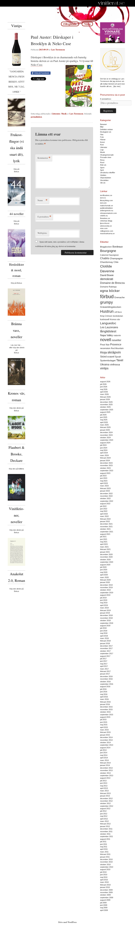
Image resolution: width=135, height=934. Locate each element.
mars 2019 (104, 608)
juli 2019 (103, 598)
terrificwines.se (106, 195)
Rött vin (103, 165)
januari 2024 (105, 460)
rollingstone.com (106, 231)
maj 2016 (103, 694)
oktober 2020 (105, 560)
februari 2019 (105, 610)
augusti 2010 (105, 869)
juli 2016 (103, 689)
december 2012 (106, 798)
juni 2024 (103, 448)
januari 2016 (105, 704)
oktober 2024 (105, 438)
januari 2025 (105, 430)
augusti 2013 (105, 778)
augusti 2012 (105, 809)
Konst (102, 142)
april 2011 (104, 849)
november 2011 (106, 831)
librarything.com (106, 200)
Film (101, 135)
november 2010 (106, 862)
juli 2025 (103, 415)
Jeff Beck (118, 312)
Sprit (102, 170)
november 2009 (106, 892)
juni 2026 (103, 387)
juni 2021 (103, 539)
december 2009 (106, 890)
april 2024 (104, 453)
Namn (42, 200)
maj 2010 (103, 877)
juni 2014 (103, 753)
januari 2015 (105, 735)
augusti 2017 (105, 656)
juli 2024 (103, 445)
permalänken (36, 116)
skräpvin (114, 352)
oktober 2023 (105, 468)
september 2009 (106, 898)
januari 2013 (105, 796)
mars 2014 (104, 760)
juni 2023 (103, 478)
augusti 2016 (105, 686)
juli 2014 (103, 750)
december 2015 (106, 707)
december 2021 (106, 524)
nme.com (104, 228)
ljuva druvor (104, 223)
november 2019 (106, 587)
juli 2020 (103, 567)
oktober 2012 (105, 803)
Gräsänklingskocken (110, 307)
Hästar (103, 140)
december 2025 (106, 402)
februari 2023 (105, 488)
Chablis (104, 258)
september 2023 (106, 471)
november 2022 (106, 496)
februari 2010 (105, 885)
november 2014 (106, 740)
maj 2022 (103, 511)
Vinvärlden (104, 180)
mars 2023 (104, 486)
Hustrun (107, 311)
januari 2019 (105, 613)
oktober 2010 (105, 864)
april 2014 (104, 758)
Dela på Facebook (41, 73)
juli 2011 (103, 842)
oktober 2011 (105, 834)
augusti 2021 (105, 534)
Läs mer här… (16, 345)
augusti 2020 (105, 565)
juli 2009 (103, 903)
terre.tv (103, 198)
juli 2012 (103, 811)
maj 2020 (103, 572)
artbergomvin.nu (106, 210)
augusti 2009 (105, 900)
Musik (64, 113)
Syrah (118, 356)
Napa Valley (106, 335)
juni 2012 (103, 814)
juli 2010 (103, 872)
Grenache (119, 297)
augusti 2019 (105, 595)
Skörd (103, 356)
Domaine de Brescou (112, 283)
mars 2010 (104, 882)
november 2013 (106, 770)
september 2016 (106, 684)
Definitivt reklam (106, 129)
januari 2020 (105, 582)
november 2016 (106, 679)
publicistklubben (106, 208)
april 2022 (104, 514)
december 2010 (106, 859)
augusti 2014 (105, 748)
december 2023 (106, 463)
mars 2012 (104, 821)
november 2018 (106, 618)
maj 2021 (103, 542)
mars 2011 (104, 852)
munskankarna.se (107, 233)
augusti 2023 (105, 473)
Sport (102, 168)
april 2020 (104, 575)
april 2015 (104, 727)
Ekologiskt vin (105, 132)
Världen (103, 175)
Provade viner (105, 157)
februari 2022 (105, 519)
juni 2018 (103, 631)
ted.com (103, 203)
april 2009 (104, 910)
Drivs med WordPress (67, 922)
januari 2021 (105, 552)
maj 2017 (103, 664)
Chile (116, 262)
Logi (101, 150)
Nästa (87, 24)
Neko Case (36, 64)
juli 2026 (103, 384)
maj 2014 (103, 755)
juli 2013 (103, 781)
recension (105, 348)
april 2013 (104, 788)
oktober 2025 (105, 407)
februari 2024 (105, 458)
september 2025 (106, 410)
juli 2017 (103, 659)
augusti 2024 (105, 443)
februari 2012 (105, 824)
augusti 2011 (105, 839)
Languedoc (108, 323)
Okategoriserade (107, 155)
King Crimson (106, 316)
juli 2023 (103, 476)
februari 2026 (105, 397)
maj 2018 (103, 633)
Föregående (70, 24)
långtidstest (108, 331)
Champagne (116, 258)
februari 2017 (105, 671)
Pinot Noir (104, 344)
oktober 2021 (105, 529)
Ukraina (104, 364)
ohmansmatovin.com (108, 213)
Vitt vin (102, 183)
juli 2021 (103, 537)
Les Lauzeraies (109, 327)
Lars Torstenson (58, 49)
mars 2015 (104, 730)
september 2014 (106, 745)
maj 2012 (103, 816)
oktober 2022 (105, 498)
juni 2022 (103, 509)
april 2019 (104, 605)
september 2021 (106, 532)
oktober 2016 (105, 682)
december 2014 (106, 737)
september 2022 (106, 501)
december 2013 (106, 768)
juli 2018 (103, 628)
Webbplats (42, 232)
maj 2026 (103, 389)
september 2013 (106, 775)
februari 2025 (105, 427)
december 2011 (106, 829)
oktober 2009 (105, 895)
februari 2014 (105, 763)
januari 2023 (105, 491)
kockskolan (118, 316)
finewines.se (105, 218)
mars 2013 (104, 791)
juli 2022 (103, 506)
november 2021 (106, 527)
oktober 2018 (105, 620)
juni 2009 (103, 905)
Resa (102, 160)
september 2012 (106, 806)
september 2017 (106, 653)
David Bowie (107, 275)
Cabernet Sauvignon (109, 255)
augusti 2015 (105, 717)
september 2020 (106, 562)
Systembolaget (108, 360)
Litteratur (56, 113)
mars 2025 (104, 425)
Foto (102, 137)
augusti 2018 (105, 626)
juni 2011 (103, 844)
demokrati (106, 279)
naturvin (117, 335)
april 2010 (104, 880)
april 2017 (104, 666)
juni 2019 (103, 600)
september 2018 (106, 623)
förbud (107, 296)
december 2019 (106, 585)
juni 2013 (103, 783)
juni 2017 (103, 661)
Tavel (119, 360)
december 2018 (106, 615)
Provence (115, 344)
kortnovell (104, 319)
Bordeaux (117, 246)
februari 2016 (105, 702)
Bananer (103, 124)
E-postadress (44, 216)
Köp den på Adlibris (16, 469)
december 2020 (106, 554)
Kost (102, 145)
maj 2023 (103, 481)
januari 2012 (105, 826)
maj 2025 (103, 420)
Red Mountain (117, 348)
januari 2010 (105, 887)
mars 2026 (104, 394)
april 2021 (104, 544)
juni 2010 (103, 875)
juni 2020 (103, 570)
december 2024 (106, 432)
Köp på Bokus (16, 283)
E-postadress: (105, 99)
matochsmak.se (106, 206)
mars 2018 (104, 638)
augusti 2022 (105, 504)
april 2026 (104, 392)
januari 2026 (105, 399)
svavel (110, 356)
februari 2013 (105, 793)
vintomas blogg (106, 221)
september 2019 (106, 593)
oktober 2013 (105, 773)
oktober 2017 (105, 651)
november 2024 (106, 435)
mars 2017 (104, 669)
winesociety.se (106, 226)
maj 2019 (103, 603)
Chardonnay (106, 262)
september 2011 (106, 836)
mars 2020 (104, 577)
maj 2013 (103, 786)
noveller (116, 340)
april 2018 (104, 636)
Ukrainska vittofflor (107, 173)
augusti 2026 (105, 382)
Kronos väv (115, 319)
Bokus (16, 172)
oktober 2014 (105, 742)
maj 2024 (103, 450)
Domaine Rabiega (108, 287)
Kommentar (44, 157)
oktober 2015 (105, 712)
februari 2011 (105, 854)
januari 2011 (105, 857)
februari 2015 (105, 732)
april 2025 (104, 422)
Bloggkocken (106, 247)
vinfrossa (115, 364)
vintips (104, 368)
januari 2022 (105, 521)
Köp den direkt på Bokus (17, 409)
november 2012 (106, 801)
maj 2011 (103, 847)
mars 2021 (104, 547)
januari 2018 (105, 643)
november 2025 (106, 404)
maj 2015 (103, 725)
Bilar (102, 127)
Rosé (102, 162)
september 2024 (106, 440)
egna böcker (110, 291)
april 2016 (104, 697)
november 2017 (106, 648)
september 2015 (106, 715)
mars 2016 (104, 699)
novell (105, 339)
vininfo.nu (104, 216)
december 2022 (106, 493)
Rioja (103, 352)
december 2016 (106, 676)
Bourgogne (108, 251)
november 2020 (106, 557)
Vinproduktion (105, 178)
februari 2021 (105, 549)
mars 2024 (104, 455)
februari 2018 (105, 641)
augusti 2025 (105, 412)
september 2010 (106, 867)
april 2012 (104, 819)
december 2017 (106, 646)
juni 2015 (103, 722)
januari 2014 (105, 765)
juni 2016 (103, 692)
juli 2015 (103, 720)
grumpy (106, 302)
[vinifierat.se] (111, 3)
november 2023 (106, 465)
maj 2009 (103, 908)
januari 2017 (105, 674)
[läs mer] (116, 86)
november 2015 (106, 709)
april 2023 (104, 483)
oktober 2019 (105, 590)
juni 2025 (103, 417)
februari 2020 (105, 580)
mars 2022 (104, 516)
